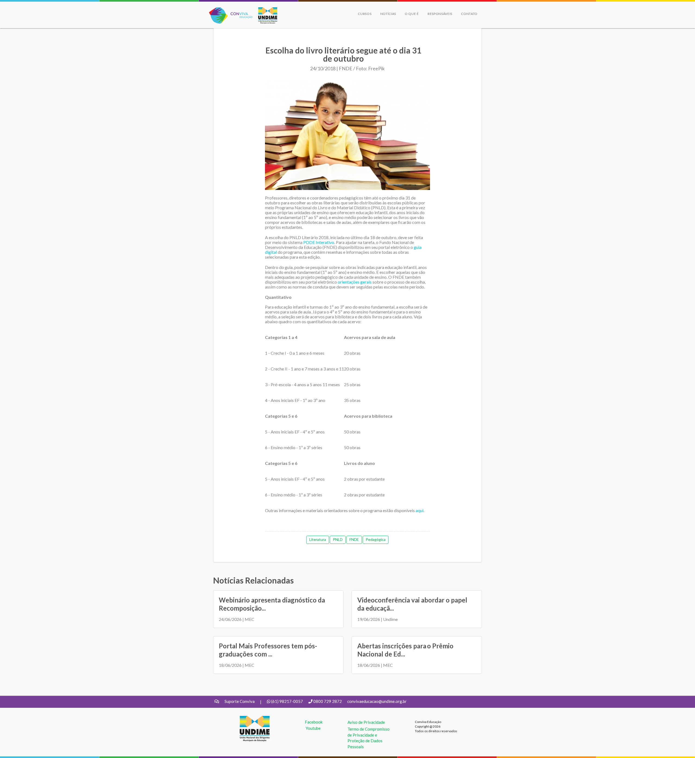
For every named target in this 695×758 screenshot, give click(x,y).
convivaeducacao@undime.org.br (377, 701)
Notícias (388, 14)
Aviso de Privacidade (366, 722)
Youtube (313, 728)
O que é (412, 14)
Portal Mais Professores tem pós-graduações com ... (268, 650)
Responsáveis (440, 14)
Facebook (314, 721)
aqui (420, 510)
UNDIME (248, 718)
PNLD (338, 539)
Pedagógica (376, 539)
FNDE (354, 539)
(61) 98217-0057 (287, 701)
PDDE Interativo (318, 242)
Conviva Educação (228, 10)
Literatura (317, 539)
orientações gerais (355, 281)
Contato (469, 14)
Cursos (364, 14)
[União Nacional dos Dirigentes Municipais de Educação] (265, 15)
